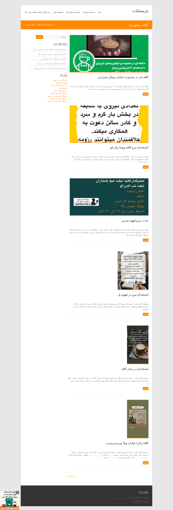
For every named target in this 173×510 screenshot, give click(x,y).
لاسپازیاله (63, 88)
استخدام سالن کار (73, 12)
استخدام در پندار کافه (134, 368)
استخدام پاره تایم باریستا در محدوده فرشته (50, 68)
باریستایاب (140, 11)
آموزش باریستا (61, 83)
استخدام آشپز (58, 12)
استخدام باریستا (89, 12)
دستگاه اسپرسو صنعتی (58, 93)
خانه (99, 12)
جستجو (39, 37)
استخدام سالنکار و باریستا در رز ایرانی (51, 63)
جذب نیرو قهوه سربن (134, 220)
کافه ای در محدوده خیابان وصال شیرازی (123, 77)
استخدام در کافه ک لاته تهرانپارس (53, 59)
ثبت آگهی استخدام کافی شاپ (39, 12)
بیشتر (146, 94)
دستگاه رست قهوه (60, 80)
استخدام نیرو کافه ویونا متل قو (129, 147)
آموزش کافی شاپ (60, 91)
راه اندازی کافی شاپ (59, 85)
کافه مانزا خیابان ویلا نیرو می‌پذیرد (127, 443)
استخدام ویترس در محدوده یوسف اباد (52, 54)
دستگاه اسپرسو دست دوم (57, 96)
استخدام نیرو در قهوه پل (133, 294)
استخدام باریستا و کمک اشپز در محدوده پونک (49, 49)
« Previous (72, 476)
